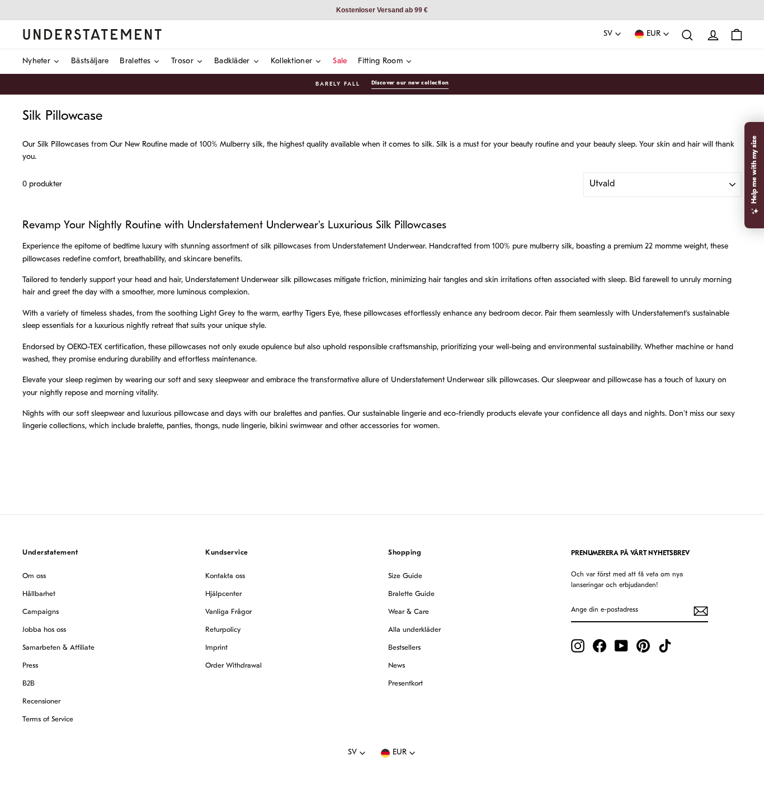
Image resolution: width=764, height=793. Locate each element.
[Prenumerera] (701, 611)
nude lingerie (244, 426)
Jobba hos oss (44, 630)
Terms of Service (47, 719)
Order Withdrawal (233, 665)
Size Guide (405, 576)
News (396, 665)
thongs (206, 426)
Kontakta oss (225, 576)
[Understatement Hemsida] (92, 34)
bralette (150, 426)
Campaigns (40, 612)
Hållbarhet (38, 594)
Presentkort (405, 683)
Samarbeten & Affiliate (58, 647)
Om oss (34, 576)
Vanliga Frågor (228, 612)
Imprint (216, 647)
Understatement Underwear (252, 225)
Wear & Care (408, 612)
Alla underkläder (414, 630)
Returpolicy (222, 630)
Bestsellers (404, 647)
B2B (28, 683)
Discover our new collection (410, 83)
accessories (379, 426)
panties (179, 426)
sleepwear (232, 380)
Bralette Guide (411, 594)
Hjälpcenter (223, 594)
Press (30, 665)
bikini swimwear (296, 426)
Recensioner (41, 701)
